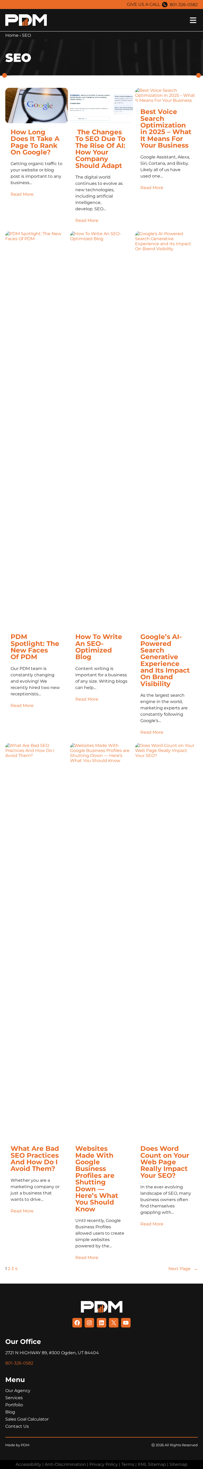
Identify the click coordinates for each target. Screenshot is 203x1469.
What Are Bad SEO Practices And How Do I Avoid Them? (35, 1158)
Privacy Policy (103, 1464)
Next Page (183, 1268)
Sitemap (178, 1464)
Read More (22, 194)
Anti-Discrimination (65, 1464)
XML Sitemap (152, 1464)
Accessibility (28, 1464)
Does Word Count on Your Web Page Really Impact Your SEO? (164, 1162)
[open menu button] (123, 20)
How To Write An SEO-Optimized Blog (98, 646)
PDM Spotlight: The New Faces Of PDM (35, 646)
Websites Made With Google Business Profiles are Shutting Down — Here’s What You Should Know (96, 1178)
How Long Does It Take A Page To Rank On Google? (35, 142)
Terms (127, 1464)
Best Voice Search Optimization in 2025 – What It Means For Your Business (165, 128)
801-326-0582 (184, 4)
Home (12, 35)
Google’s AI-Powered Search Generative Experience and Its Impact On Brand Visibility (165, 660)
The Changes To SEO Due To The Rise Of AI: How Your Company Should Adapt (100, 149)
